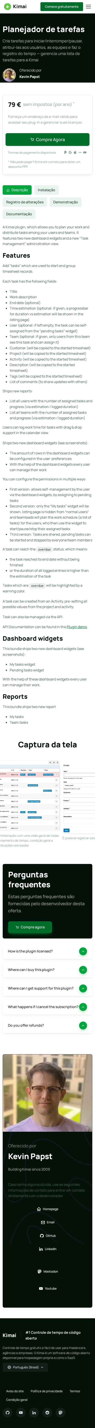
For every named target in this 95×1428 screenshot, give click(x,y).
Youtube (51, 1288)
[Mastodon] (60, 1412)
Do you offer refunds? (26, 1025)
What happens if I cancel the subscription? (43, 1006)
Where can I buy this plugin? (31, 969)
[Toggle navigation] (88, 7)
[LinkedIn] (34, 1412)
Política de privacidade (47, 1391)
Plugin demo (77, 626)
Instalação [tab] (46, 189)
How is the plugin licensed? (30, 951)
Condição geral (16, 1400)
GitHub (51, 1235)
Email (50, 1222)
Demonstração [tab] (65, 202)
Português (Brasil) (26, 1367)
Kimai (20, 6)
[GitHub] (7, 1412)
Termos (75, 1391)
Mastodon (51, 1271)
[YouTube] (21, 1412)
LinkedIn (50, 1249)
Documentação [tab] (19, 214)
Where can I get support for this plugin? (41, 988)
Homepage (50, 1209)
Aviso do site (15, 1391)
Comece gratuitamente (61, 6)
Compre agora (50, 139)
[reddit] (47, 1412)
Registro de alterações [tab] (25, 202)
